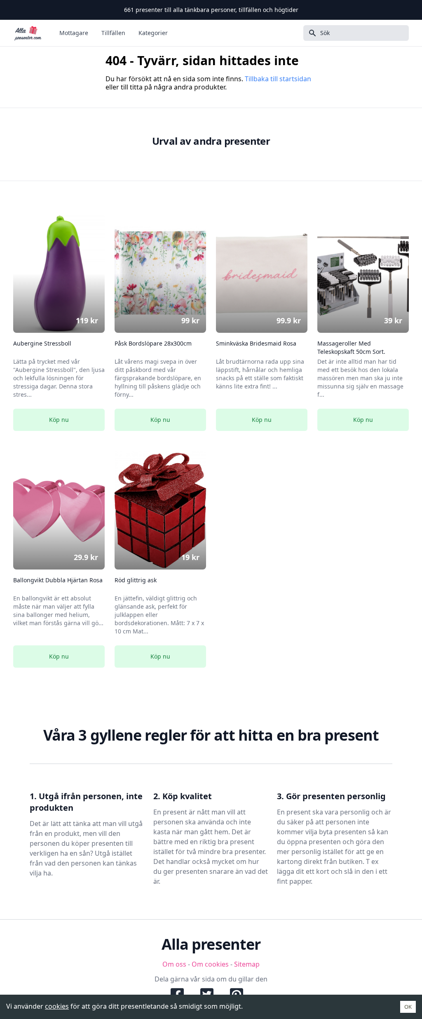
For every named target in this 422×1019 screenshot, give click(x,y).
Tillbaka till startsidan (278, 78)
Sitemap (247, 964)
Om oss (174, 964)
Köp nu (59, 420)
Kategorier (153, 33)
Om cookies (210, 964)
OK (408, 1006)
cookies (57, 1006)
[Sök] (309, 33)
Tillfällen (113, 33)
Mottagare (73, 33)
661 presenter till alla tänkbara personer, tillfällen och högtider (211, 10)
